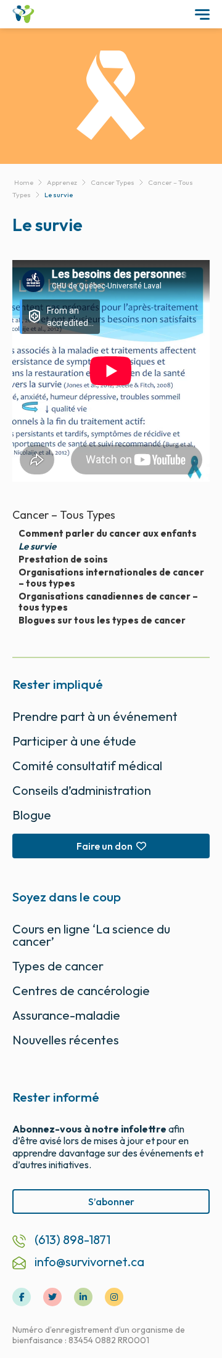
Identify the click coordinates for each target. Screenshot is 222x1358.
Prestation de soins (63, 559)
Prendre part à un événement (95, 716)
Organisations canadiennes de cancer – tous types (108, 602)
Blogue (31, 815)
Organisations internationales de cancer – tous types (111, 578)
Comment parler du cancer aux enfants (107, 533)
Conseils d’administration (81, 790)
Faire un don (104, 846)
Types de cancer (58, 966)
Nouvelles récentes (65, 1039)
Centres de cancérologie (81, 990)
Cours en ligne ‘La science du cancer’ (91, 935)
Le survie (37, 546)
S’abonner (111, 1201)
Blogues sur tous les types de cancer (102, 620)
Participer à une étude (74, 741)
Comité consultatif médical (87, 765)
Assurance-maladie (66, 1015)
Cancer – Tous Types (63, 515)
